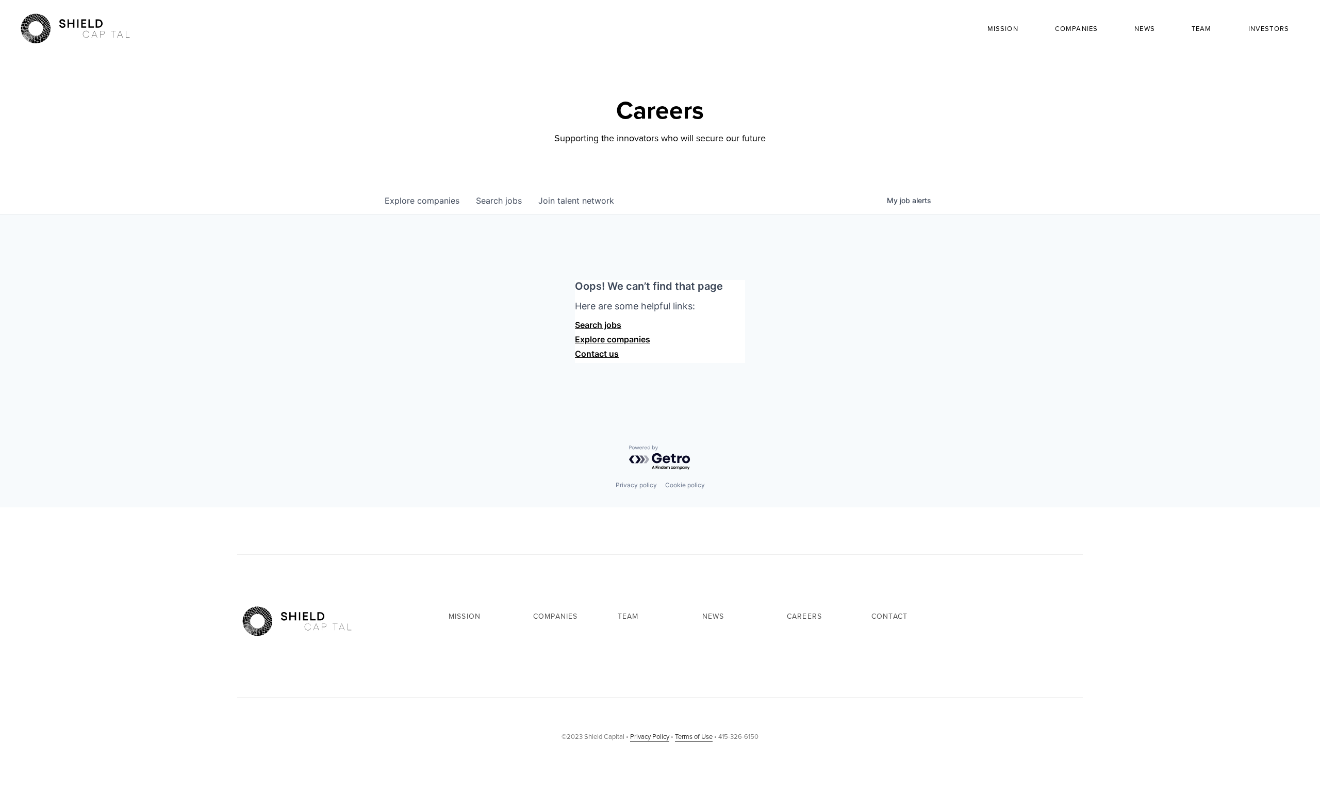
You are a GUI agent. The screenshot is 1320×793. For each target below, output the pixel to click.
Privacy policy (636, 485)
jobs (499, 200)
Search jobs (598, 325)
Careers (804, 616)
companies (422, 200)
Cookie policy (685, 485)
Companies (1076, 29)
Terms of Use (694, 736)
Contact (889, 616)
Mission (1002, 29)
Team (1202, 29)
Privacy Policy (649, 736)
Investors (1268, 29)
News (1144, 29)
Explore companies (612, 339)
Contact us (597, 354)
